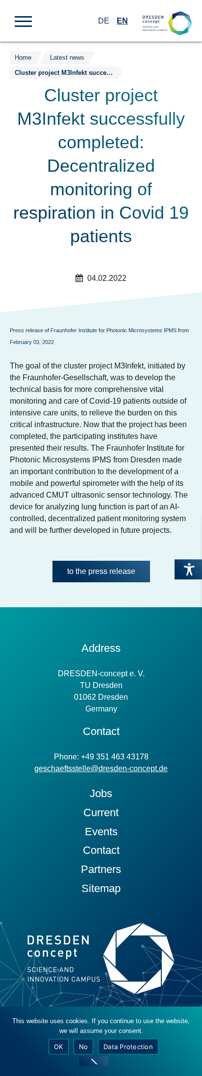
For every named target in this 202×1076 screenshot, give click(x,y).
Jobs (101, 793)
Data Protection (128, 1047)
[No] (93, 1061)
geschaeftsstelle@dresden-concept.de (101, 768)
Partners (101, 869)
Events (101, 831)
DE (103, 21)
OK (58, 1047)
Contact (101, 850)
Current (101, 812)
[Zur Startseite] (167, 15)
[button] (23, 20)
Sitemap (101, 888)
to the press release (101, 571)
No (83, 1047)
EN (122, 21)
